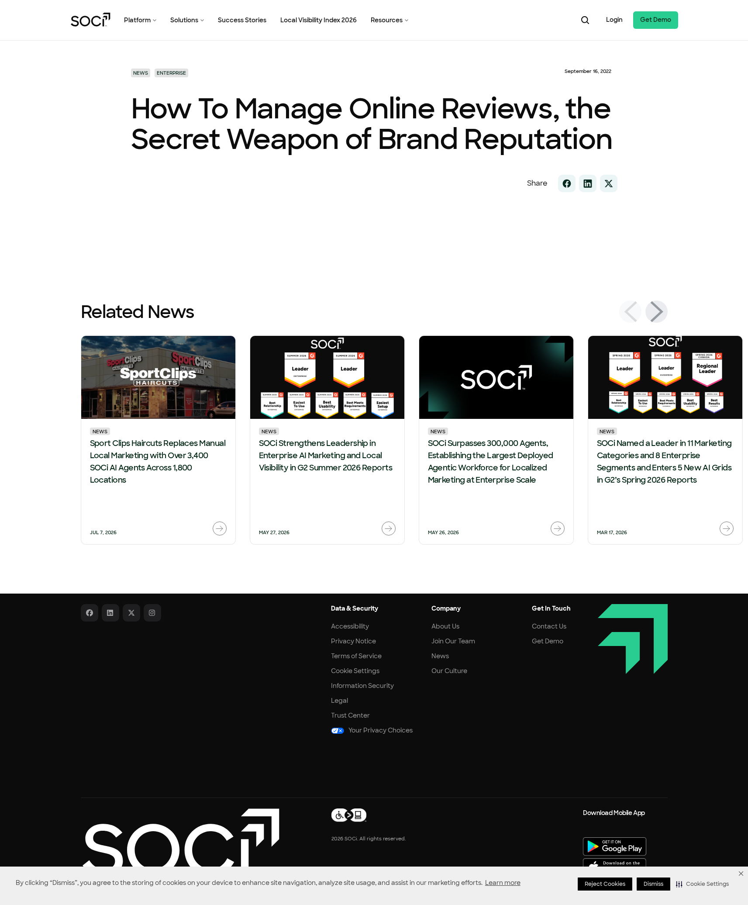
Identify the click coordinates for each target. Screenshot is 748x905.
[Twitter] (131, 613)
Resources (387, 20)
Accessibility (350, 626)
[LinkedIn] (110, 613)
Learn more (502, 883)
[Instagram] (152, 613)
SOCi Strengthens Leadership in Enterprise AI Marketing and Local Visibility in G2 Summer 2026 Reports (326, 455)
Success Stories (242, 20)
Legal (339, 701)
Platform (137, 20)
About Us (445, 626)
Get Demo (655, 20)
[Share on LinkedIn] (587, 183)
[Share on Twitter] (608, 183)
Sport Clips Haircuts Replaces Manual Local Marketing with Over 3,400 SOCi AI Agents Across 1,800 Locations (158, 461)
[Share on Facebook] (567, 183)
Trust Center (350, 715)
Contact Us (549, 626)
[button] (702, 884)
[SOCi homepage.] (180, 842)
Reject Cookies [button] (605, 884)
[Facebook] (89, 613)
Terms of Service (356, 656)
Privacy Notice (353, 641)
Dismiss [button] (653, 884)
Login (614, 20)
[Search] (585, 20)
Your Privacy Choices (380, 730)
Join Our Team (453, 641)
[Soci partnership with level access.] (348, 815)
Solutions (184, 20)
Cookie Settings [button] (355, 671)
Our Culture (449, 671)
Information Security (362, 686)
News (100, 431)
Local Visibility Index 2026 (318, 20)
